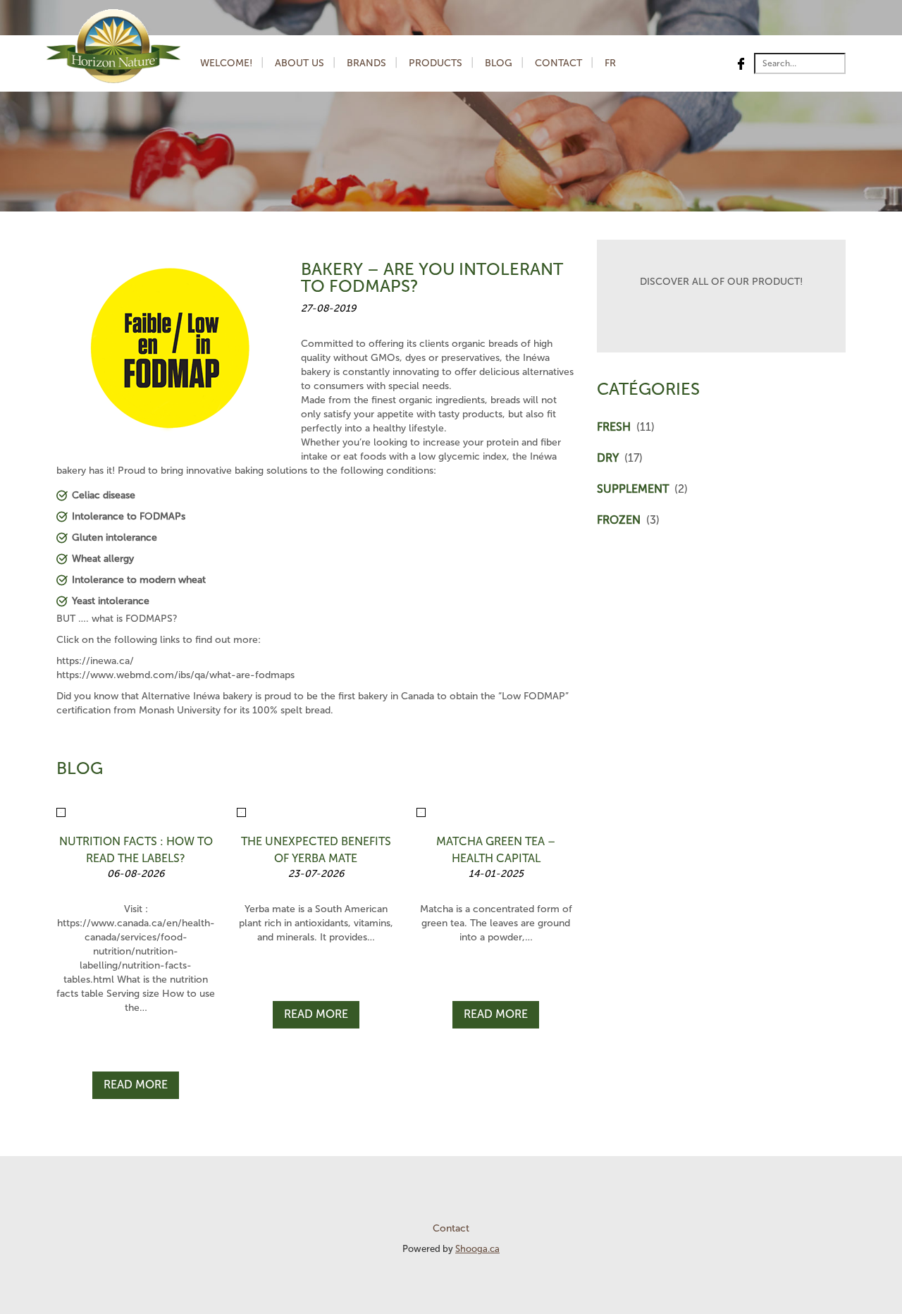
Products (435, 63)
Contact (558, 63)
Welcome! (226, 63)
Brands (366, 63)
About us (299, 63)
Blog (498, 63)
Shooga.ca (477, 1249)
